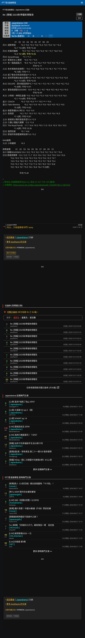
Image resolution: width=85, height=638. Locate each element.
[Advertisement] (42, 206)
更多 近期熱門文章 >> (42, 469)
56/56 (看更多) (18, 36)
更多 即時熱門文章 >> (42, 551)
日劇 (19, 237)
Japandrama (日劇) (22, 10)
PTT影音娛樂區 (8, 10)
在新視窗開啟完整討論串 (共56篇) (42, 387)
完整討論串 (12, 312)
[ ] (15, 404)
